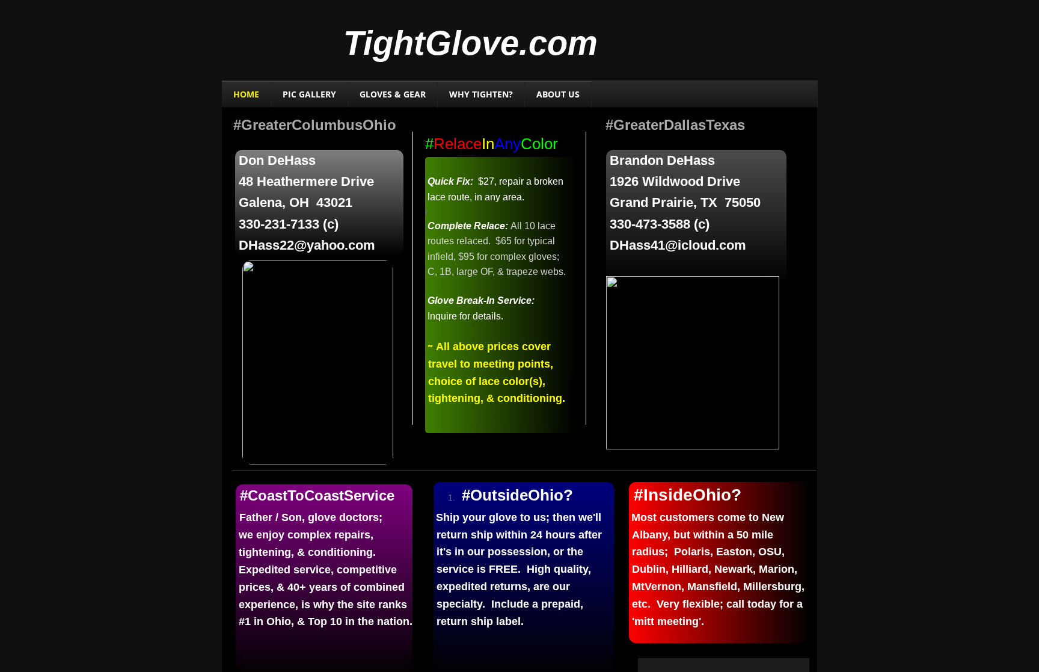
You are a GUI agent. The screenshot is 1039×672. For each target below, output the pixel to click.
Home (246, 94)
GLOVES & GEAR (393, 94)
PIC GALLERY (309, 94)
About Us (558, 94)
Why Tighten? (481, 94)
